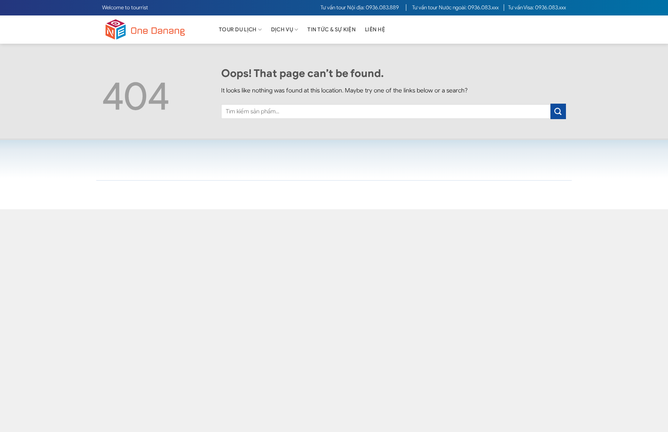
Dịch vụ (282, 29)
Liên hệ (375, 29)
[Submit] (558, 111)
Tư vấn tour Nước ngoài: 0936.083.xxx (456, 7)
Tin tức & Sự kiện (331, 29)
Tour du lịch (237, 29)
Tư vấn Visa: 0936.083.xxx (537, 7)
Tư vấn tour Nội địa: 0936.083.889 (360, 7)
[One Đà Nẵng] (152, 29)
